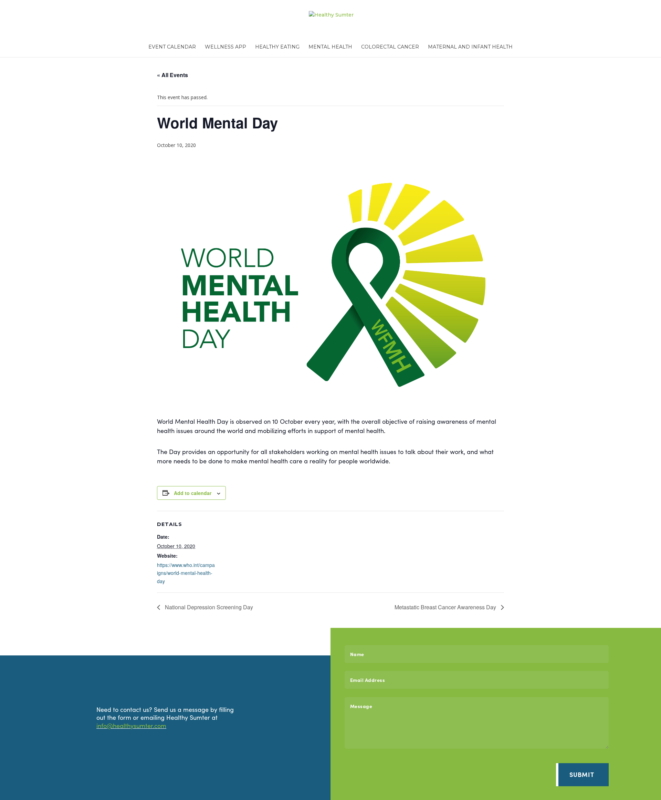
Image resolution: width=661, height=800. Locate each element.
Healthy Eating (277, 47)
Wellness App (225, 47)
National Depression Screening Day (208, 607)
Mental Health (330, 47)
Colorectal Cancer (390, 47)
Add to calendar (192, 493)
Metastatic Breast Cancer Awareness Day (446, 607)
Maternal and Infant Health (470, 47)
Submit (581, 774)
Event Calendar (172, 47)
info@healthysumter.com (131, 725)
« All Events (172, 75)
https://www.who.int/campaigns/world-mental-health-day (186, 573)
